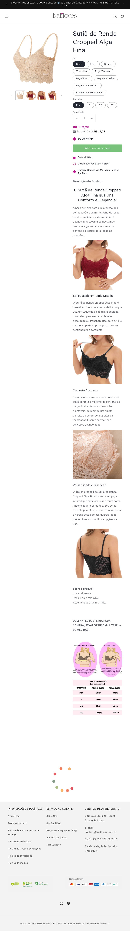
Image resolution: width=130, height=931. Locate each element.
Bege (79, 64)
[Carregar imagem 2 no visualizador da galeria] (31, 95)
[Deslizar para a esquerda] (11, 95)
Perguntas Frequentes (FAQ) (61, 830)
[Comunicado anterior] (6, 4)
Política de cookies (18, 863)
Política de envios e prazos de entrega (23, 832)
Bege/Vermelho (106, 78)
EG (112, 105)
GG (100, 105)
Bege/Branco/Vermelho (89, 92)
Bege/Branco (102, 71)
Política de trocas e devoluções (24, 848)
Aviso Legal (14, 816)
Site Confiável (53, 823)
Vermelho (81, 71)
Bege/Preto (82, 78)
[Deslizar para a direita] (61, 95)
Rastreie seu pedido (56, 837)
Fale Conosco (53, 844)
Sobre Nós (51, 816)
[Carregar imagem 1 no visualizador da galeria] (20, 95)
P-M (78, 105)
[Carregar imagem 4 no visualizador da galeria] (52, 95)
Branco (108, 64)
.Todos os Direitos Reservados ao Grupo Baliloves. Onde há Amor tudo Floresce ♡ (73, 924)
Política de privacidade (20, 856)
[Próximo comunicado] (123, 4)
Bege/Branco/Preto (87, 85)
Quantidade (78, 112)
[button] (6, 16)
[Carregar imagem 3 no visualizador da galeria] (41, 95)
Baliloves (32, 924)
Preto (93, 64)
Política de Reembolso (20, 841)
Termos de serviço (17, 823)
